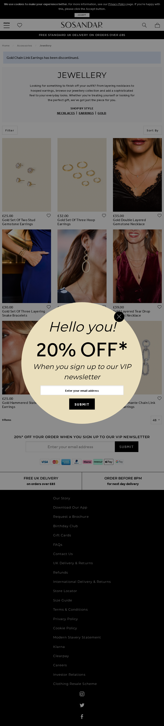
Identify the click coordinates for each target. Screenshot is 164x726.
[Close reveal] (119, 317)
